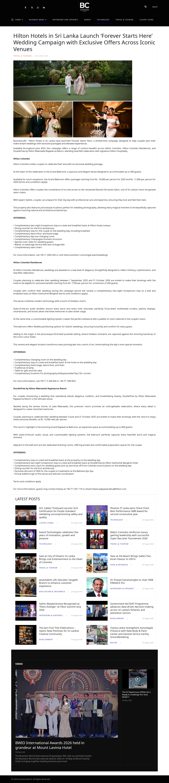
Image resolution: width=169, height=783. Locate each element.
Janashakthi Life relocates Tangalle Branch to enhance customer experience (58, 583)
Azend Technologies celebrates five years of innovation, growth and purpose (58, 535)
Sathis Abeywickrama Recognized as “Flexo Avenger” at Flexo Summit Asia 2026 (60, 606)
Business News (36, 20)
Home (18, 20)
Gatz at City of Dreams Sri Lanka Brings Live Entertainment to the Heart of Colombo (61, 559)
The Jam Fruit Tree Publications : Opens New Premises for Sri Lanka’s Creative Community (59, 631)
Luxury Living (147, 20)
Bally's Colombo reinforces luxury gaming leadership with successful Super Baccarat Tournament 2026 (129, 535)
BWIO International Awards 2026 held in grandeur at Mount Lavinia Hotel (49, 745)
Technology (103, 20)
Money (87, 20)
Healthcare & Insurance (52, 591)
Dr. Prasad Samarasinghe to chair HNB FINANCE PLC (131, 581)
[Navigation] (12, 19)
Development (117, 618)
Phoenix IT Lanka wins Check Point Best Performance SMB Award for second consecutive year (129, 511)
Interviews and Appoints (65, 20)
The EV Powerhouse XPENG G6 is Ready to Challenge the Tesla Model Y (136, 694)
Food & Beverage (119, 565)
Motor (113, 643)
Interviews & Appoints (122, 588)
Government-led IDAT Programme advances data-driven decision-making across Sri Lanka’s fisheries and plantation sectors (131, 608)
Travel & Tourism (124, 20)
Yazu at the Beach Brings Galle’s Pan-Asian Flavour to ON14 (130, 557)
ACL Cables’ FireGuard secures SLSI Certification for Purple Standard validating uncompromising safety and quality (60, 512)
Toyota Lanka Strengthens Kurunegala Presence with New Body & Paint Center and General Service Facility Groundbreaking (131, 632)
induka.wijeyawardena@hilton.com (108, 488)
